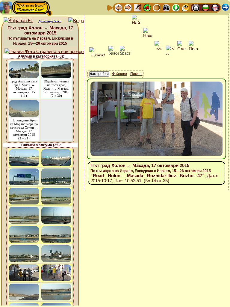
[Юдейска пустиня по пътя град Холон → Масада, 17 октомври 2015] (56, 64)
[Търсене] (185, 7)
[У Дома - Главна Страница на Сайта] (195, 7)
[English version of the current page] (18, 21)
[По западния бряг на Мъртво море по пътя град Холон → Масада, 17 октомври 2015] (24, 103)
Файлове (119, 74)
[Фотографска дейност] (166, 7)
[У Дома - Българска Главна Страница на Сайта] (205, 7)
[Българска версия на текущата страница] (83, 21)
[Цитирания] (147, 7)
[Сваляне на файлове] (175, 7)
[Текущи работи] (156, 7)
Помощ (136, 74)
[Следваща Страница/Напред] (127, 7)
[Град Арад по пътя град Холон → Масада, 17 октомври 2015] (24, 64)
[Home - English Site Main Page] (215, 7)
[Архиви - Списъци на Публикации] (137, 7)
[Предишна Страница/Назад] (118, 7)
